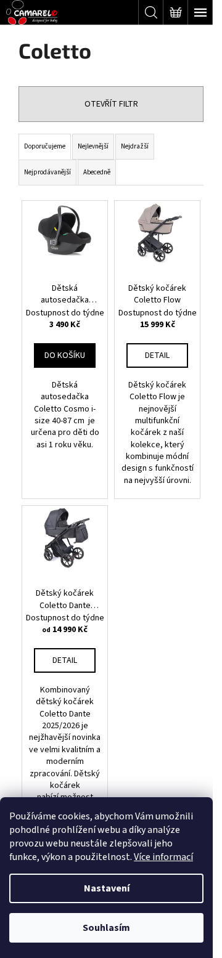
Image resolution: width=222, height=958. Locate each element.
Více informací (163, 857)
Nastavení (107, 888)
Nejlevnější (93, 146)
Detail (157, 355)
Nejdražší (135, 146)
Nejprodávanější (47, 172)
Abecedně (96, 172)
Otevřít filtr (111, 104)
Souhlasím (106, 928)
